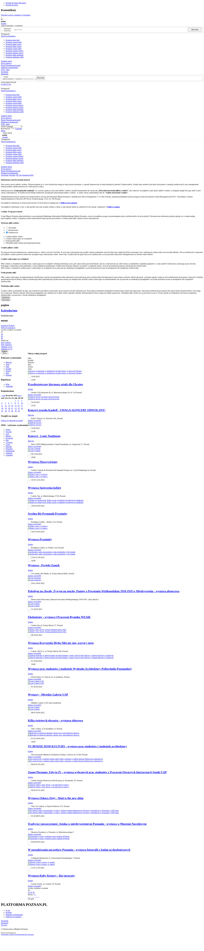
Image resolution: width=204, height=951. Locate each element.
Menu (3, 131)
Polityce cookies (113, 207)
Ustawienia (5, 297)
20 (9, 408)
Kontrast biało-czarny (14, 44)
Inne (7, 373)
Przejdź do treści (12, 5)
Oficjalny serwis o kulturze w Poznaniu (15, 15)
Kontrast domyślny (13, 40)
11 (2, 406)
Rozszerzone (13, 230)
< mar (3, 395)
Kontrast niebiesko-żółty (15, 57)
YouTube (12, 175)
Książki (8, 369)
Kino (7, 384)
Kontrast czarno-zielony (14, 51)
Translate (18, 129)
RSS (32, 175)
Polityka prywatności (13, 917)
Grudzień (9, 455)
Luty (7, 434)
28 (12, 411)
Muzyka (9, 362)
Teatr (7, 365)
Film (7, 367)
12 (6, 406)
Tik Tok (19, 175)
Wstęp (8, 430)
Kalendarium (9, 310)
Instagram (4, 74)
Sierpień (9, 447)
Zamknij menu (6, 61)
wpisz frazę (9, 30)
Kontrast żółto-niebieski (14, 55)
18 (2, 408)
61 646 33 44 (6, 84)
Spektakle (9, 386)
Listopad (9, 453)
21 (12, 408)
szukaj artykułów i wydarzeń (12, 79)
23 (19, 408)
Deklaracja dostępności (14, 915)
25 (2, 411)
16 (19, 406)
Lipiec (8, 445)
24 (22, 408)
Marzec (8, 436)
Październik (10, 451)
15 (16, 406)
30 (19, 411)
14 (12, 406)
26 (6, 411)
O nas (8, 910)
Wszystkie (12, 228)
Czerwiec (9, 442)
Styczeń (9, 432)
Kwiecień (9, 438)
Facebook (4, 72)
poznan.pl (4, 326)
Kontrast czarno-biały (14, 42)
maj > (20, 395)
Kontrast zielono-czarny (14, 53)
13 (9, 406)
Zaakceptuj (5, 300)
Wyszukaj (194, 29)
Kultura (11, 326)
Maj (7, 440)
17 (22, 406)
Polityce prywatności (68, 203)
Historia (9, 375)
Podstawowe (13, 233)
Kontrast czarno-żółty (14, 49)
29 (16, 411)
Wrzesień (9, 449)
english (3, 24)
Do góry (31, 899)
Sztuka (8, 371)
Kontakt (9, 913)
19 (6, 408)
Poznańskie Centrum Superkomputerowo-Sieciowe (17, 934)
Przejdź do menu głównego (16, 3)
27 (9, 411)
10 (22, 403)
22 (16, 408)
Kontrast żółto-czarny (14, 46)
